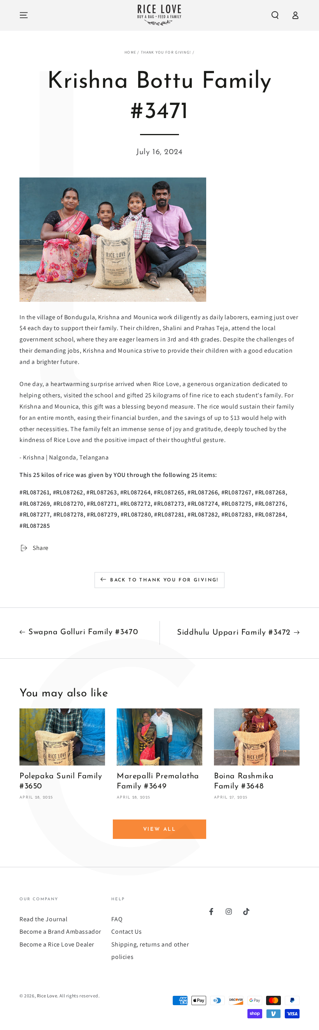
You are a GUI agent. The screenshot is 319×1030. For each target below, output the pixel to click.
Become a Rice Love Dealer (56, 944)
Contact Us (126, 931)
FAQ (117, 919)
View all (159, 829)
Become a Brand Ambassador (60, 931)
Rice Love (47, 996)
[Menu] (24, 15)
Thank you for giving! (166, 52)
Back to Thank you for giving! (164, 580)
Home (130, 52)
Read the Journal (43, 919)
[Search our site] (275, 15)
